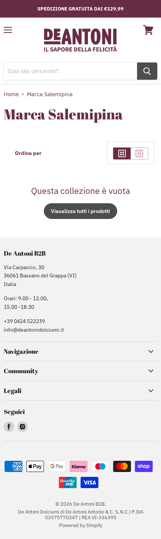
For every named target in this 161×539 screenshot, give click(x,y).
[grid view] (122, 153)
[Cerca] (147, 71)
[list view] (139, 153)
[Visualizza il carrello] (148, 30)
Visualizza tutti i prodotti (80, 211)
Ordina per (28, 153)
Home (11, 94)
